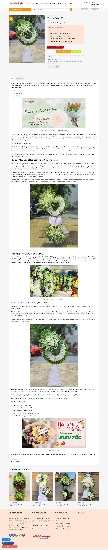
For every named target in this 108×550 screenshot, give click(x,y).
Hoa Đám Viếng (75, 61)
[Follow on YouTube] (23, 535)
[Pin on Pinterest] (57, 66)
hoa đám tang (67, 61)
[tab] (12, 78)
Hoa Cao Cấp (17, 96)
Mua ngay (76, 51)
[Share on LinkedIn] (59, 66)
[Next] (99, 490)
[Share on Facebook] (49, 66)
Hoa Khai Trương (18, 90)
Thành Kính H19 (13, 502)
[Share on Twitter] (51, 66)
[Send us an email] (16, 535)
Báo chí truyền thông (42, 3)
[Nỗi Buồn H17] (88, 486)
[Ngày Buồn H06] (42, 486)
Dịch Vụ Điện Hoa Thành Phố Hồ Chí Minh (54, 130)
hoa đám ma (60, 61)
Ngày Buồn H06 (36, 502)
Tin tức (53, 3)
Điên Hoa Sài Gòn (54, 450)
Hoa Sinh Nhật (17, 93)
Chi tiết (11, 505)
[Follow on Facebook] (10, 535)
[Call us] (20, 535)
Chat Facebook (8, 543)
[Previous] (9, 490)
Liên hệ (72, 3)
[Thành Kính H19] (19, 486)
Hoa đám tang (15, 154)
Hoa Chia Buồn (53, 61)
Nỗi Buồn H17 (81, 502)
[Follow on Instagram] (13, 535)
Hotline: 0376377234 (9, 546)
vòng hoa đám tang (56, 63)
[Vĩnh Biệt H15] (65, 486)
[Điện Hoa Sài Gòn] (17, 4)
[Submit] (71, 9)
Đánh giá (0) (19, 78)
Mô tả (12, 78)
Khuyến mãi (63, 3)
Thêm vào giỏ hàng (63, 51)
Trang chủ (51, 16)
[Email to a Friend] (54, 66)
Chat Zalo (6, 539)
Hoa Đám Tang (59, 16)
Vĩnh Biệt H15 (58, 502)
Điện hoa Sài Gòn (44, 257)
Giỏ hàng (15, 505)
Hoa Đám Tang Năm (56, 299)
